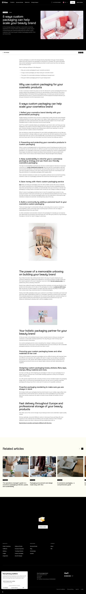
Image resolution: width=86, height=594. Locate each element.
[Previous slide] (80, 449)
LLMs (82, 589)
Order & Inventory (6, 546)
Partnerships (33, 551)
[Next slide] (82, 449)
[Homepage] (5, 2)
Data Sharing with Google (8, 582)
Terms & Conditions (60, 589)
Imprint (77, 589)
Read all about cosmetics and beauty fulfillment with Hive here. (35, 423)
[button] (12, 2)
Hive (20, 184)
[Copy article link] (82, 52)
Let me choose (14, 587)
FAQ (51, 548)
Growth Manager (18, 555)
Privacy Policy (70, 589)
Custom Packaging (19, 553)
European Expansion (19, 548)
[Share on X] (81, 52)
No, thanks (5, 587)
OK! (23, 587)
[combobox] (65, 2)
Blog (31, 548)
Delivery (4, 551)
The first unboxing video (56, 281)
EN (65, 2)
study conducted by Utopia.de (35, 167)
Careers (32, 553)
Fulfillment (5, 548)
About (52, 546)
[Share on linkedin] (79, 52)
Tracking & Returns (19, 551)
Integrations (5, 555)
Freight (4, 553)
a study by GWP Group (60, 287)
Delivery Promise (18, 546)
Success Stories (33, 546)
